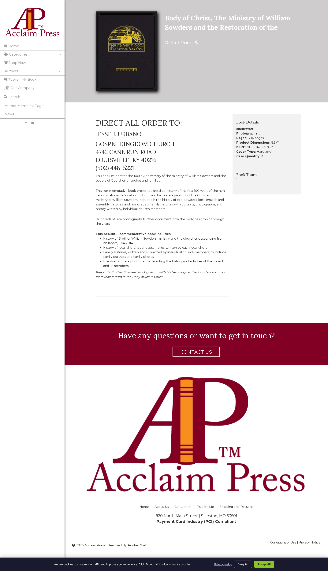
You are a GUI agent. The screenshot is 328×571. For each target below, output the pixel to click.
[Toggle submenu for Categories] (59, 54)
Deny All (243, 564)
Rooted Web (137, 545)
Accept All (264, 564)
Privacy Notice (309, 542)
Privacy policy (223, 564)
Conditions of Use (283, 542)
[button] (196, 352)
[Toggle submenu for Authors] (59, 71)
